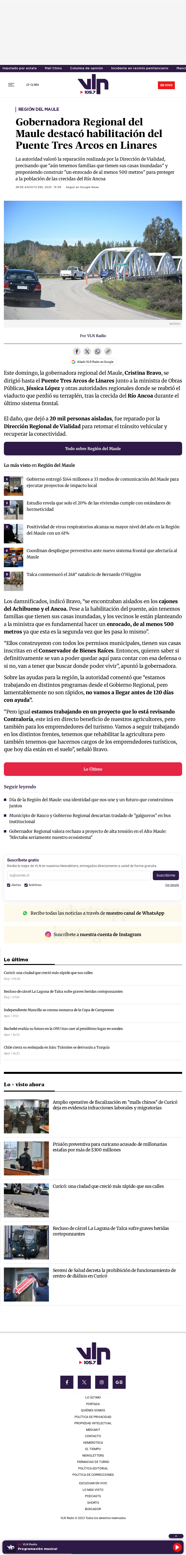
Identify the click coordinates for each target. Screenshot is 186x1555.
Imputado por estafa (19, 68)
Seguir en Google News (82, 187)
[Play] (177, 1547)
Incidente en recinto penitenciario (139, 68)
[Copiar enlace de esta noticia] (108, 352)
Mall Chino (53, 68)
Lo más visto (17, 465)
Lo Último (93, 769)
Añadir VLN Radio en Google (95, 362)
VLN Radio (96, 335)
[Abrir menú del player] (176, 1536)
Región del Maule (38, 110)
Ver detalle (172, 885)
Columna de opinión (86, 68)
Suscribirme (165, 875)
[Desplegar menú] (11, 84)
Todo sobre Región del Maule (93, 448)
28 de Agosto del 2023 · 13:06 (38, 187)
